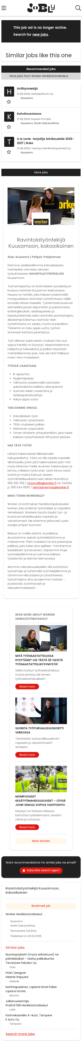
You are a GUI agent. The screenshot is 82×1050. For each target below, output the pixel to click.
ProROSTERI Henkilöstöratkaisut (27, 1005)
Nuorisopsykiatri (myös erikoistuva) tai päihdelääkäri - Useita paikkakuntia (32, 956)
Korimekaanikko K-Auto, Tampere (29, 1015)
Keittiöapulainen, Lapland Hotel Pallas (31, 987)
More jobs (41, 172)
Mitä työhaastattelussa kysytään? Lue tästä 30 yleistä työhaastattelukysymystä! (39, 660)
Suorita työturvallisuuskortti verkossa (39, 730)
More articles (41, 841)
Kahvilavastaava (29, 114)
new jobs (40, 35)
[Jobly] (41, 8)
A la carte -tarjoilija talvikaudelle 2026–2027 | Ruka (45, 141)
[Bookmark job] (9, 101)
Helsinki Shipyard (17, 977)
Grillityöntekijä (27, 89)
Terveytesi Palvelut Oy (21, 963)
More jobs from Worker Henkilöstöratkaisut (39, 76)
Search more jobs (20, 1033)
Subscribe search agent (43, 870)
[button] (74, 31)
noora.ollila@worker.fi (41, 483)
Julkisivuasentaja (17, 1001)
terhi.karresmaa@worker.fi (51, 487)
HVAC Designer (16, 973)
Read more (27, 687)
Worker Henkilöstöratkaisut (24, 914)
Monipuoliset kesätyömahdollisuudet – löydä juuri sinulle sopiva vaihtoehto (40, 800)
